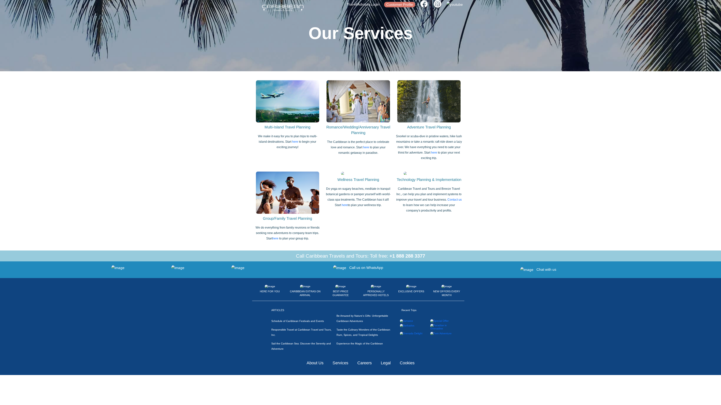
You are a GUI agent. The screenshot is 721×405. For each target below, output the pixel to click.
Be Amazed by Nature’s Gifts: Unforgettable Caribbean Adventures (362, 318)
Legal (386, 363)
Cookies (407, 363)
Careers (364, 363)
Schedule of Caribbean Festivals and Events (297, 321)
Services (340, 363)
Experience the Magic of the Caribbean (359, 343)
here (295, 141)
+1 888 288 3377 (407, 256)
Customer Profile (399, 5)
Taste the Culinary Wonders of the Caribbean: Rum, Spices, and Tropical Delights (363, 332)
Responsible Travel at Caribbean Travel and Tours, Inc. (301, 332)
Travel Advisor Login (363, 4)
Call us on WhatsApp (366, 268)
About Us (315, 363)
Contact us (454, 199)
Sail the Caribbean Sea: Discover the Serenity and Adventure (301, 346)
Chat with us (546, 270)
